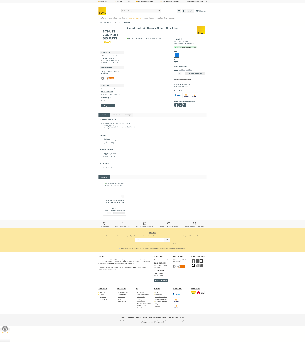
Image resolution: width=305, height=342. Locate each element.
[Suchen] (159, 10)
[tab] (104, 115)
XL (176, 63)
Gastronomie (158, 294)
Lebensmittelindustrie (161, 299)
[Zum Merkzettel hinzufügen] (122, 196)
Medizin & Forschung (161, 301)
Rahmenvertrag (104, 299)
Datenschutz (121, 297)
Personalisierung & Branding (123, 1)
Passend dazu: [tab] (104, 177)
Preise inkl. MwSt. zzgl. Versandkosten (184, 43)
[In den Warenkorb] (119, 213)
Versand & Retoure (123, 292)
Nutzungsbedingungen (172, 243)
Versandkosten (148, 321)
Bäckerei (157, 292)
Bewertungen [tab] (127, 115)
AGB (161, 248)
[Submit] (167, 240)
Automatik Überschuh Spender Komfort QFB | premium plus (114, 201)
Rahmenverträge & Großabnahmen (170, 1)
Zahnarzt (157, 306)
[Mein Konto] (184, 11)
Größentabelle (141, 297)
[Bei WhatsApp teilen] (180, 105)
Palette (189, 69)
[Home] (101, 22)
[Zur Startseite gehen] (102, 11)
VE (176, 69)
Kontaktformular (114, 101)
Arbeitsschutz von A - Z (143, 292)
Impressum (103, 297)
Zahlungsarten (122, 294)
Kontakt (102, 294)
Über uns (102, 292)
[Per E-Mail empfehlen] (184, 105)
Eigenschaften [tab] (116, 115)
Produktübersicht (141, 305)
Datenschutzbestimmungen (134, 248)
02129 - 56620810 (107, 92)
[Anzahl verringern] (176, 73)
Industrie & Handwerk (161, 297)
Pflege (157, 304)
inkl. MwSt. (201, 11)
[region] (149, 56)
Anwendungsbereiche (143, 294)
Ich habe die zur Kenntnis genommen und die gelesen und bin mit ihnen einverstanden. (153, 248)
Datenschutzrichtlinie (160, 243)
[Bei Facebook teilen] (176, 105)
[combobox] (139, 10)
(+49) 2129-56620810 (202, 1)
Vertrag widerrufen (108, 106)
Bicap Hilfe (140, 308)
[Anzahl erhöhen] (183, 73)
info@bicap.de (106, 98)
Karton (182, 69)
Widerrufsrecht (122, 301)
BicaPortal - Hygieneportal (144, 303)
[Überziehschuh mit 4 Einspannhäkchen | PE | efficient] (149, 55)
